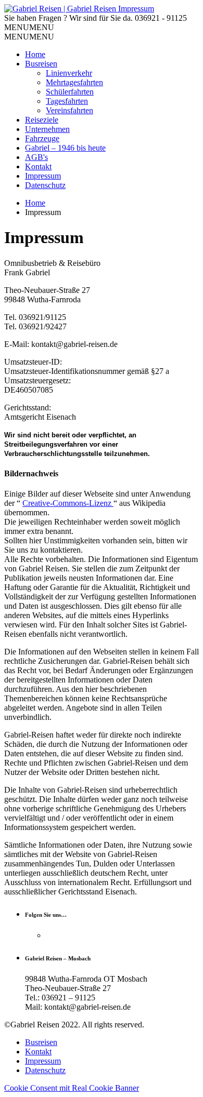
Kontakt (38, 166)
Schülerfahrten (70, 91)
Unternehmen (47, 129)
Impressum (43, 175)
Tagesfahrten (67, 101)
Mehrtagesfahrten (74, 82)
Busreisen (41, 63)
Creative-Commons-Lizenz (67, 503)
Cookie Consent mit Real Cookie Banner (71, 1087)
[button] (29, 27)
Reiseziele (41, 119)
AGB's (36, 157)
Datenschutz (45, 185)
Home (35, 54)
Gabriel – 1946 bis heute (65, 147)
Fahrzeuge (42, 138)
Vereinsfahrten (69, 110)
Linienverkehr (69, 73)
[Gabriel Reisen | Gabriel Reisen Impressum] (79, 8)
